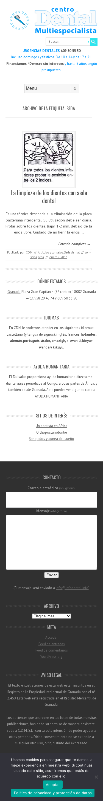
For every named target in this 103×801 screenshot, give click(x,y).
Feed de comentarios (51, 650)
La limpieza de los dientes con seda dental (49, 196)
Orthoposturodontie (51, 432)
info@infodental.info (72, 588)
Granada (14, 291)
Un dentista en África (51, 425)
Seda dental (72, 252)
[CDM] (51, 33)
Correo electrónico (51, 488)
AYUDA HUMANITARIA (51, 396)
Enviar (51, 575)
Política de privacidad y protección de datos (53, 793)
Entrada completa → (74, 243)
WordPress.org (51, 656)
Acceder (51, 637)
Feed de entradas (51, 644)
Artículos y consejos (50, 252)
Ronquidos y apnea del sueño (51, 438)
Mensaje (51, 511)
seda (41, 257)
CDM (29, 252)
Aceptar (53, 784)
